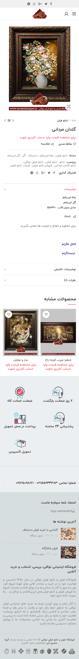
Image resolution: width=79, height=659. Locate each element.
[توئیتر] (46, 3)
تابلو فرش (62, 120)
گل (24, 155)
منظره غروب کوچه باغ (58, 360)
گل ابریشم (13, 155)
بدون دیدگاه (36, 535)
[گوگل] (40, 3)
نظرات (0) (70, 280)
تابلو (62, 162)
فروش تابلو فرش (42, 165)
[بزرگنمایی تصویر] (69, 106)
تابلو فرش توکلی (33, 162)
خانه (74, 120)
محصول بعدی (5, 120)
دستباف (33, 155)
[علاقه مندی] (46, 314)
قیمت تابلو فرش (20, 165)
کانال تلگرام (69, 244)
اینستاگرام (68, 253)
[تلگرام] (29, 3)
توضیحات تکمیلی (65, 269)
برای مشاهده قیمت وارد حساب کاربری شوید (48, 137)
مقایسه (45, 144)
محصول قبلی (13, 120)
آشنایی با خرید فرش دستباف (40, 529)
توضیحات (70, 189)
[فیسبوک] (51, 3)
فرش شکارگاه (50, 548)
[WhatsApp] (34, 3)
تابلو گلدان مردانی (65, 165)
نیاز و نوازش (21, 360)
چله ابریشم (46, 155)
